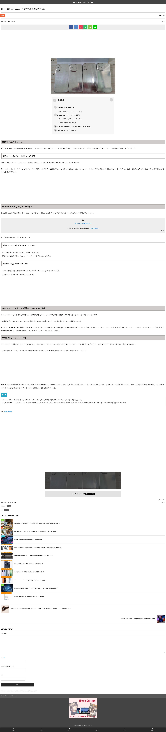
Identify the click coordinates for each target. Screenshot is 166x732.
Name (2, 658)
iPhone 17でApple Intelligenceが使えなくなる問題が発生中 (28, 539)
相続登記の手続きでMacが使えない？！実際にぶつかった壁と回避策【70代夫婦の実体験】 (35, 531)
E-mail (2, 666)
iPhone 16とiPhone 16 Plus (67, 123)
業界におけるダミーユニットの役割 (70, 111)
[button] (111, 100)
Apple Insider (8, 412)
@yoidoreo (79, 493)
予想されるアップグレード (66, 130)
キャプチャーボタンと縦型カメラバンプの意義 (73, 126)
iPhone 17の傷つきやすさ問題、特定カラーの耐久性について (28, 563)
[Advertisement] (83, 44)
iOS (2, 528)
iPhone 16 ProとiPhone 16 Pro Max (70, 119)
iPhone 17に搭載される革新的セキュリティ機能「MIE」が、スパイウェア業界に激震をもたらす (36, 588)
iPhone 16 (6, 510)
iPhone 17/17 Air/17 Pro (6, 544)
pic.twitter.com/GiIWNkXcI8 (83, 223)
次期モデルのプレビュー (65, 107)
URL (2, 675)
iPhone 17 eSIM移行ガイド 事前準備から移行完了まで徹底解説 (29, 596)
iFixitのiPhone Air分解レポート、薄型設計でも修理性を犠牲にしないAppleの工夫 (33, 555)
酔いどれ (4, 21)
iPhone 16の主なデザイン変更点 (68, 115)
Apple (2, 520)
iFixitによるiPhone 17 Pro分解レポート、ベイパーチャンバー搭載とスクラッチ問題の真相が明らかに (38, 547)
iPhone (2, 15)
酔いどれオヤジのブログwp (83, 2)
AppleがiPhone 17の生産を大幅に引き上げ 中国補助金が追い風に (29, 572)
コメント (11, 502)
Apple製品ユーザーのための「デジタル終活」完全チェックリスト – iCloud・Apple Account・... (36, 523)
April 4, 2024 (94, 228)
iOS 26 (2, 536)
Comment (3, 633)
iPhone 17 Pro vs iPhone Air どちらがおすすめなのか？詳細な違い (30, 580)
